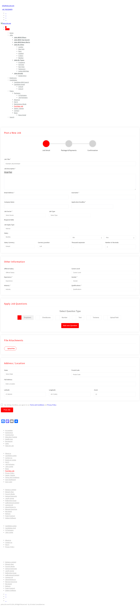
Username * (75, 192)
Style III (20, 87)
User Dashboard (10, 480)
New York (21, 49)
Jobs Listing (9, 466)
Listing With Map (23, 71)
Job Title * (7, 159)
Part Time (21, 67)
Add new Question (70, 325)
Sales (7, 443)
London (20, 47)
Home (11, 33)
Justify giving (9, 498)
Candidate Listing (11, 456)
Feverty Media (10, 494)
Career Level (76, 268)
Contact (16, 111)
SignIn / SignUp (19, 108)
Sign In (7, 29)
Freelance (21, 62)
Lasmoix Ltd (9, 505)
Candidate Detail (19, 84)
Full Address (8, 379)
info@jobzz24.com (8, 6)
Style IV (20, 89)
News (16, 113)
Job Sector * (8, 211)
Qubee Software (10, 518)
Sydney (20, 56)
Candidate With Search (21, 82)
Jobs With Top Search (22, 40)
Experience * (8, 277)
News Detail (22, 115)
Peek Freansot (10, 516)
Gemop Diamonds (11, 496)
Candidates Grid (10, 528)
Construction (9, 435)
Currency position (44, 242)
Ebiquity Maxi (9, 492)
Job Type (52, 211)
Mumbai (20, 58)
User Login (8, 482)
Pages (12, 91)
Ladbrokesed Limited (12, 503)
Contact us (8, 458)
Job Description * (10, 168)
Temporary (21, 69)
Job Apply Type (9, 224)
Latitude (7, 390)
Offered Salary (9, 268)
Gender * (74, 277)
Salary (6, 233)
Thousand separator (78, 242)
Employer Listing (10, 460)
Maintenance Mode (20, 104)
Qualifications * (76, 285)
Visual (6, 172)
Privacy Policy (51, 405)
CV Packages (22, 95)
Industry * (7, 285)
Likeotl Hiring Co (10, 507)
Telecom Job (9, 446)
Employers (13, 78)
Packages (17, 93)
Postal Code (76, 370)
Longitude (52, 390)
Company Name (9, 202)
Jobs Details (18, 73)
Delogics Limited (10, 490)
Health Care (9, 439)
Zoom (96, 390)
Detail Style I (22, 76)
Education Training (11, 437)
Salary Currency (9, 242)
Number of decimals (112, 242)
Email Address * (9, 192)
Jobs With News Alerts (22, 42)
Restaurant (8, 441)
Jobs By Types (19, 60)
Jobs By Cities (19, 45)
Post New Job (18, 106)
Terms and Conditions (37, 405)
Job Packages (23, 97)
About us (17, 100)
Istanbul (21, 53)
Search (12, 117)
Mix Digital (8, 511)
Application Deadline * (79, 202)
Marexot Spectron (11, 509)
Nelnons (7, 514)
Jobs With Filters (20, 37)
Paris (20, 51)
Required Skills (9, 220)
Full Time (21, 65)
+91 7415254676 (7, 9)
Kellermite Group (10, 501)
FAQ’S (16, 102)
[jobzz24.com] (6, 23)
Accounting (9, 430)
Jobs (11, 35)
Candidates (13, 80)
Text (10, 172)
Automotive (9, 433)
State (6, 370)
